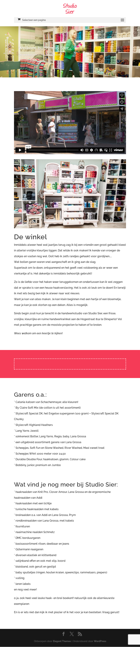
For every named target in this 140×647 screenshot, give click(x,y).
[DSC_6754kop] (70, 219)
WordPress (100, 633)
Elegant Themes (62, 633)
